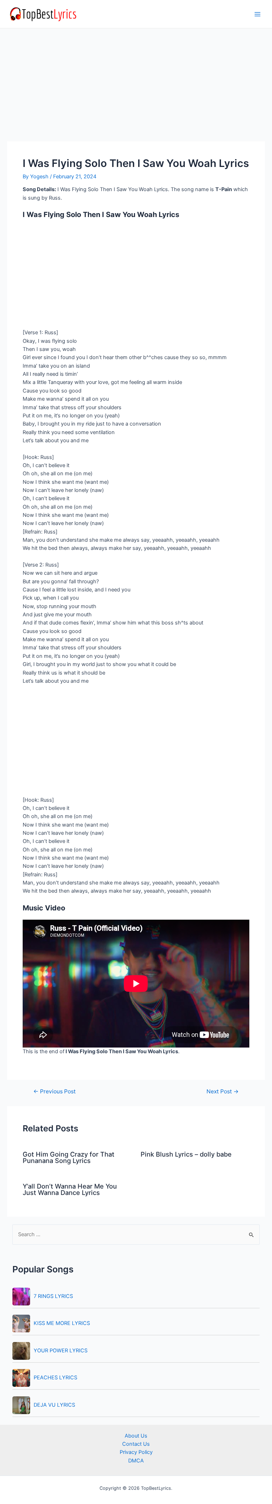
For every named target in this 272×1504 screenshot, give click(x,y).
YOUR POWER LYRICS (60, 1350)
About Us (136, 1436)
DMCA (136, 1460)
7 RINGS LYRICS (53, 1296)
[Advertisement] (136, 89)
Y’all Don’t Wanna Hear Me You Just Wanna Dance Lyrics (70, 1189)
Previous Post (54, 1091)
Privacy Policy (136, 1452)
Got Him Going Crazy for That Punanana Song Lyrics (68, 1157)
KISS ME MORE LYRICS (62, 1323)
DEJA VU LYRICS (54, 1405)
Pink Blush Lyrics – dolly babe (186, 1154)
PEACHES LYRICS (55, 1377)
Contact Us (136, 1444)
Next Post (222, 1091)
